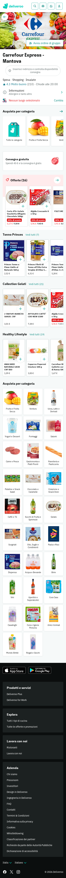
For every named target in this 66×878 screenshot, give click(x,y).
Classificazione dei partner (21, 839)
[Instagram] (18, 872)
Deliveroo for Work (17, 700)
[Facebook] (5, 872)
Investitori (12, 786)
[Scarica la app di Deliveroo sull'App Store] (14, 670)
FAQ (9, 803)
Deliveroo (13, 6)
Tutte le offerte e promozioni (22, 726)
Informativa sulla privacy (20, 821)
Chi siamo (12, 774)
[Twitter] (11, 872)
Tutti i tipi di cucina (17, 720)
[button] (57, 180)
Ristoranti (12, 747)
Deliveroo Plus (14, 694)
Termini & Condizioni (18, 815)
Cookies (11, 827)
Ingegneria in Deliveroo (19, 797)
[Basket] (43, 6)
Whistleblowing (15, 833)
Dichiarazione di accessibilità (22, 851)
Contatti (11, 809)
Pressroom (12, 780)
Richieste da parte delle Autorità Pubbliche (29, 845)
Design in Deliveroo (17, 791)
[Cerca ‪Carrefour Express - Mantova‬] (34, 6)
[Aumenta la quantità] (20, 259)
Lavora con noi (14, 753)
